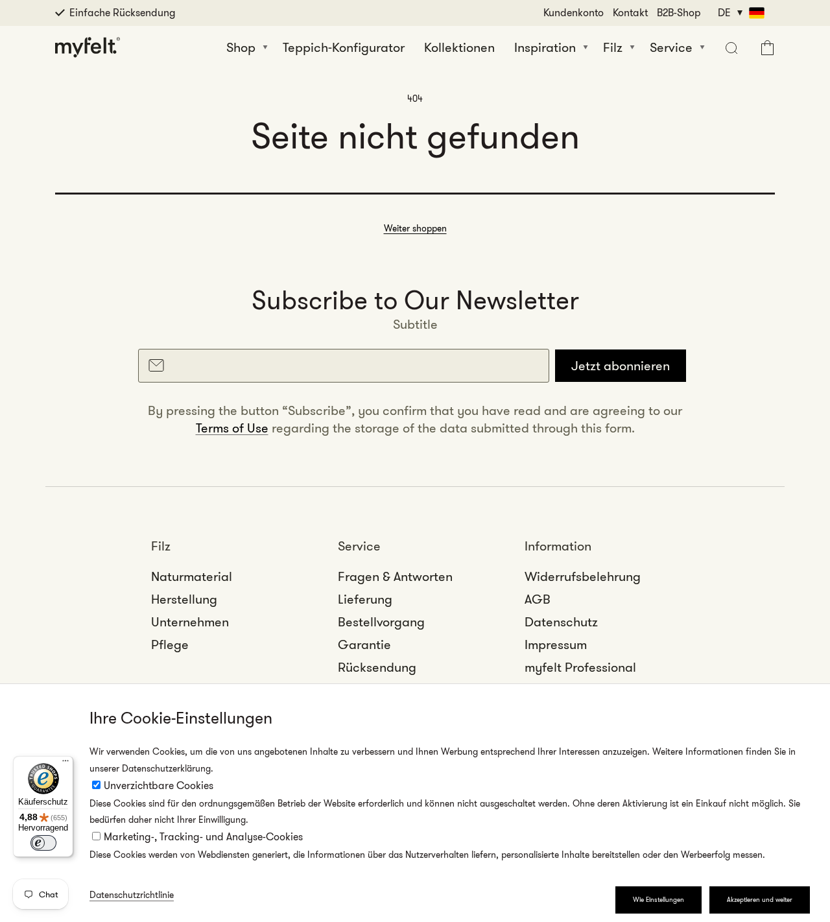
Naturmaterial (191, 576)
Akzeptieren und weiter (759, 899)
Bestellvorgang (381, 621)
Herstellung (184, 599)
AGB (538, 599)
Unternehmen (190, 621)
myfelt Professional (580, 667)
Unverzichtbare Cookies (158, 785)
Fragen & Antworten (395, 576)
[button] (730, 47)
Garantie (364, 644)
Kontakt (630, 12)
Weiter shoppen (415, 228)
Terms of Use (232, 428)
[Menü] (65, 764)
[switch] (43, 843)
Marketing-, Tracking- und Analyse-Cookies (203, 836)
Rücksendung (377, 667)
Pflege (170, 644)
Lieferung (365, 599)
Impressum (556, 644)
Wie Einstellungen (658, 899)
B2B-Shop (679, 12)
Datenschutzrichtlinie (131, 894)
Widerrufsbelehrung (583, 576)
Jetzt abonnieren (620, 366)
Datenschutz (561, 621)
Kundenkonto (573, 12)
